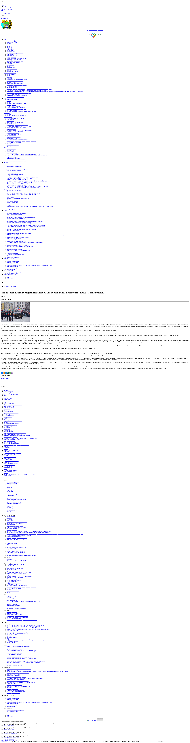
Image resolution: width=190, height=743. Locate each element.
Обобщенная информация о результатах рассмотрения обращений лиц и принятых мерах (29, 265)
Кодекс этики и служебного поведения (16, 161)
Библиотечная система (9, 415)
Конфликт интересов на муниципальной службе (19, 93)
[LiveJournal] (8, 373)
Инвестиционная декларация (14, 238)
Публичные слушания (9, 465)
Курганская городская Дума (11, 394)
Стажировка (10, 78)
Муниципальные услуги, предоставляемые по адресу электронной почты (25, 191)
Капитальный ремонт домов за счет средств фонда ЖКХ (21, 217)
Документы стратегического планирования (17, 169)
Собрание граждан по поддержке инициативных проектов (21, 111)
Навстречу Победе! (8, 411)
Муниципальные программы (14, 170)
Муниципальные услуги (10, 442)
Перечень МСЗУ (11, 209)
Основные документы (12, 173)
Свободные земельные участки (14, 230)
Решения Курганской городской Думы (16, 109)
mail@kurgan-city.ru (9, 725)
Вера (5, 419)
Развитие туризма (8, 467)
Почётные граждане (12, 55)
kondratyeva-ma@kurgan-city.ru (11, 737)
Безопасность (7, 414)
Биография (9, 114)
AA (1, 5)
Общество (6, 451)
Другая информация (12, 203)
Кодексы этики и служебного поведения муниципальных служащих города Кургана (28, 90)
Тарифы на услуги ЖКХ (13, 175)
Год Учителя (7, 427)
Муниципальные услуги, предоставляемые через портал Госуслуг (23, 193)
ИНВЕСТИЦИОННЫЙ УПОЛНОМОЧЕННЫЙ (19, 233)
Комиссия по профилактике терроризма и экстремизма (17, 435)
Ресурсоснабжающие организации (15, 254)
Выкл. (11, 8)
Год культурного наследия (10, 425)
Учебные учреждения (12, 87)
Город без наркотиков (9, 407)
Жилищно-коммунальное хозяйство (13, 405)
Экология (6, 473)
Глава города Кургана (9, 393)
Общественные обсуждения (11, 450)
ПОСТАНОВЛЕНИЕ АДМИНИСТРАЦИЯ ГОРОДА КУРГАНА (23, 177)
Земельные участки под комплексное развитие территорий (21, 229)
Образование (7, 399)
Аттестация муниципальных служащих (16, 85)
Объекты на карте (11, 123)
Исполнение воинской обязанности (13, 434)
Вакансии (9, 75)
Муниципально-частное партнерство (16, 255)
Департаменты (10, 121)
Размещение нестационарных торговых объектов (19, 222)
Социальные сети (11, 269)
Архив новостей (8, 475)
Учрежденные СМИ (12, 138)
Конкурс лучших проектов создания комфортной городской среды (20, 438)
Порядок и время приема (13, 261)
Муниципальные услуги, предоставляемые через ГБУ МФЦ (22, 194)
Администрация (8, 117)
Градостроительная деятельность (15, 53)
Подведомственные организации (15, 122)
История (9, 43)
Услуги (5, 189)
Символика (9, 46)
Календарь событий (12, 69)
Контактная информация (13, 86)
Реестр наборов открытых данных (15, 271)
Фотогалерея (10, 63)
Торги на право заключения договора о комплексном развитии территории (26, 226)
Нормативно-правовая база (13, 266)
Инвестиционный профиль (13, 257)
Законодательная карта (12, 267)
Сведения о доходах (12, 157)
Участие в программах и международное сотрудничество (21, 141)
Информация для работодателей (15, 83)
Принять (160, 741)
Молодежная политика (9, 441)
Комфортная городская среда (11, 437)
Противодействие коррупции (14, 62)
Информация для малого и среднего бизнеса (15, 433)
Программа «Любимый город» (14, 59)
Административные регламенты (15, 174)
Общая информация (12, 42)
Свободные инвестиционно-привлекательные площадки (21, 246)
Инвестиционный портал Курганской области (18, 250)
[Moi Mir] (6, 373)
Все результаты (4, 18)
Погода (5, 410)
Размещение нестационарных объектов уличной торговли (21, 223)
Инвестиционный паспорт (13, 239)
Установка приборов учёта (10, 470)
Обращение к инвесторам (13, 234)
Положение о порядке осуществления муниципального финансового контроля (27, 155)
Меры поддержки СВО (12, 197)
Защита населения (11, 129)
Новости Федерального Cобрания (15, 97)
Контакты (9, 143)
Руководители (10, 119)
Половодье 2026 (8, 458)
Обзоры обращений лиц (13, 263)
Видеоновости (10, 65)
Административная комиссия (11, 413)
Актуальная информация (13, 41)
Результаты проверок (12, 135)
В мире (5, 418)
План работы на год (12, 153)
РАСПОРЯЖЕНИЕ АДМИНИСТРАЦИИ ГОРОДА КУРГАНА (22, 182)
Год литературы (8, 426)
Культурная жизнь (8, 398)
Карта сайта (10, 278)
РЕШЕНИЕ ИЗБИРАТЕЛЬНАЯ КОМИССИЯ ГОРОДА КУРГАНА (24, 187)
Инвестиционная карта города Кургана (16, 241)
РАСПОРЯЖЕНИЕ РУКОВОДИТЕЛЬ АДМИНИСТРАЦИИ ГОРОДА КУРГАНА (27, 186)
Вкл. (9, 8)
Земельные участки (8, 431)
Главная (6, 281)
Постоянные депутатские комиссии (16, 107)
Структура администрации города (15, 118)
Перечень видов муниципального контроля (18, 198)
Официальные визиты (9, 454)
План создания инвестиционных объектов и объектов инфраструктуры (25, 242)
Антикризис (7, 409)
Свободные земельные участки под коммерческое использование (23, 227)
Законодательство (11, 82)
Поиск (5, 275)
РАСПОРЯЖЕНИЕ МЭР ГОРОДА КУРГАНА (18, 185)
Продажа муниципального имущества (16, 213)
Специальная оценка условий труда (16, 159)
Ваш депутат (10, 102)
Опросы (9, 70)
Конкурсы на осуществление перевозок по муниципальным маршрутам (25, 221)
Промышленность (8, 462)
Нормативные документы (13, 158)
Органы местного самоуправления (12, 453)
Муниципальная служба (10, 73)
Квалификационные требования (15, 81)
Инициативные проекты (13, 71)
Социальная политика (9, 406)
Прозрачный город (11, 67)
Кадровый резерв (11, 74)
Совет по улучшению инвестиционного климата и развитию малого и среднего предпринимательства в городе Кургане (37, 235)
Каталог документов (12, 163)
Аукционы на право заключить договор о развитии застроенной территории (26, 225)
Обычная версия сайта (6, 9)
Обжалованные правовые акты (14, 166)
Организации (10, 50)
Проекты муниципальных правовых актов (17, 125)
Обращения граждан (9, 258)
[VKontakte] (2, 373)
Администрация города (10, 391)
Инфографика (10, 49)
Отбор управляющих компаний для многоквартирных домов (22, 215)
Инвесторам (7, 231)
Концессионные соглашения (14, 219)
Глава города (7, 113)
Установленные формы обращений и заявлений (19, 126)
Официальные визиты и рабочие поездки (17, 139)
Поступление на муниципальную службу (17, 79)
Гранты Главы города (9, 403)
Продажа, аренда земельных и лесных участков (19, 211)
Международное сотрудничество (12, 439)
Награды (9, 66)
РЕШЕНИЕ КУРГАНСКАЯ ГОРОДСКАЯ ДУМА (19, 178)
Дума (5, 98)
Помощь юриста (8, 459)
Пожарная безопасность (10, 457)
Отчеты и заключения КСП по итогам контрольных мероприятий (23, 154)
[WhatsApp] (10, 373)
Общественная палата (9, 401)
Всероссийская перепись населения (13, 421)
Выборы (6, 422)
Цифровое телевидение (9, 471)
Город (5, 39)
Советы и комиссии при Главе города (16, 115)
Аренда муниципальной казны (14, 214)
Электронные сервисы (12, 201)
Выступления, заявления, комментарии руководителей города (19, 474)
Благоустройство (8, 417)
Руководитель (10, 150)
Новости (9, 101)
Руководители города (12, 57)
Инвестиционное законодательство (15, 243)
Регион (5, 469)
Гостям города (10, 54)
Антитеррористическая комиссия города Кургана (19, 130)
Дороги (5, 395)
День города (7, 429)
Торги (5, 210)
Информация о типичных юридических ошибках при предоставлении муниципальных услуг (30, 206)
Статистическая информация (14, 142)
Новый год (6, 449)
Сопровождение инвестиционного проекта (17, 245)
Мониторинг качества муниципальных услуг (18, 199)
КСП (5, 147)
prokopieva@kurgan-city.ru (10, 733)
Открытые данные (8, 270)
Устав (8, 45)
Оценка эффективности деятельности (16, 127)
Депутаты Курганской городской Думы (16, 103)
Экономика (9, 47)
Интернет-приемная (12, 110)
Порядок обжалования (12, 165)
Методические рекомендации (14, 94)
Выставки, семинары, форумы (14, 249)
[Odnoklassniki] (4, 373)
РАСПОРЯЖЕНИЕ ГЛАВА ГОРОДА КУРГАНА (19, 183)
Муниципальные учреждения (11, 443)
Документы (6, 162)
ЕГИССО (9, 146)
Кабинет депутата (11, 105)
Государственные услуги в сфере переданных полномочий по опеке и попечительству (28, 195)
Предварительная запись (13, 202)
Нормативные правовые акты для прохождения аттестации (22, 171)
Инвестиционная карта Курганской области (18, 237)
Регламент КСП (11, 151)
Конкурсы (9, 77)
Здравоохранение (8, 430)
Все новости (7, 390)
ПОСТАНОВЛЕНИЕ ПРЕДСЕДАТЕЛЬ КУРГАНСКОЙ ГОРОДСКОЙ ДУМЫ (27, 181)
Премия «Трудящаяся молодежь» (15, 61)
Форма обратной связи (12, 253)
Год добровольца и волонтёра (11, 423)
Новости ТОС (7, 446)
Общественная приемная (13, 145)
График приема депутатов (13, 106)
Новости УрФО (7, 447)
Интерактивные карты (12, 273)
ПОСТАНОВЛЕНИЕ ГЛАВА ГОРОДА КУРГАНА (19, 179)
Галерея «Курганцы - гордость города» (16, 58)
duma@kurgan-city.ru (9, 729)
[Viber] (12, 373)
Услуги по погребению (12, 207)
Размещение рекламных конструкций (16, 218)
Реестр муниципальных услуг (14, 190)
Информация (7, 13)
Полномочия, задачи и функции (15, 131)
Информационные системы (13, 137)
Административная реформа (14, 134)
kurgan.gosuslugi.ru (9, 739)
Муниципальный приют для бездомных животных (16, 445)
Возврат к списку (5, 378)
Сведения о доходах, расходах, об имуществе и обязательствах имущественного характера (29, 89)
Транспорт (6, 402)
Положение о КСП (11, 149)
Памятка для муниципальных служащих (17, 95)
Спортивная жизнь (8, 397)
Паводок (6, 455)
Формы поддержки (11, 247)
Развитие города (11, 51)
